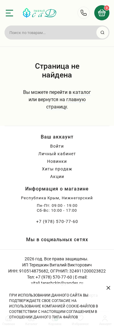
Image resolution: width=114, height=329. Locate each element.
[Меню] (9, 13)
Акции (57, 176)
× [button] (108, 288)
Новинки (57, 161)
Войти (57, 146)
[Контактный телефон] (84, 13)
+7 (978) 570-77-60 (57, 221)
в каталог (80, 92)
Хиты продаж (57, 168)
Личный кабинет (57, 153)
